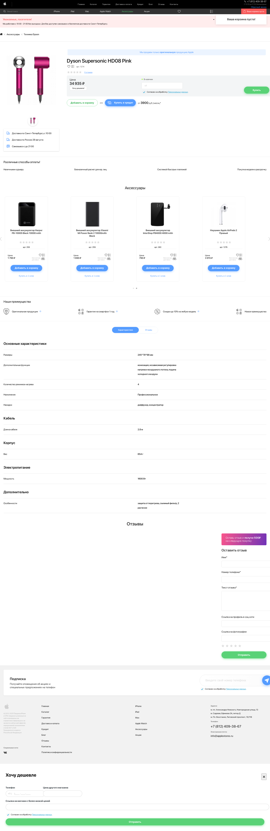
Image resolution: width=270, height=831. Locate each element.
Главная (81, 4)
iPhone (57, 11)
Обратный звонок (258, 7)
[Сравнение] (211, 11)
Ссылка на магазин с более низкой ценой (28, 801)
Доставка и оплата (124, 4)
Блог (151, 4)
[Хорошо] (235, 645)
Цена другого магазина (55, 787)
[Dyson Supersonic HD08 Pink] (31, 80)
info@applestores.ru (222, 735)
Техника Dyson (31, 34)
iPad (72, 11)
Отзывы (161, 4)
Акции (147, 11)
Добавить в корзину (82, 102)
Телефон (10, 787)
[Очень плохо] (222, 645)
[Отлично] (239, 645)
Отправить (244, 655)
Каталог (93, 4)
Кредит (140, 4)
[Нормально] (231, 645)
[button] (133, 288)
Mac (87, 11)
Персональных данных (178, 92)
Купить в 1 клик (26, 276)
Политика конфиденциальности (56, 752)
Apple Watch (105, 11)
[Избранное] (179, 11)
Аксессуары (127, 11)
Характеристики (125, 330)
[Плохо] (227, 645)
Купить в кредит (123, 102)
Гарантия (106, 4)
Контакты (174, 4)
